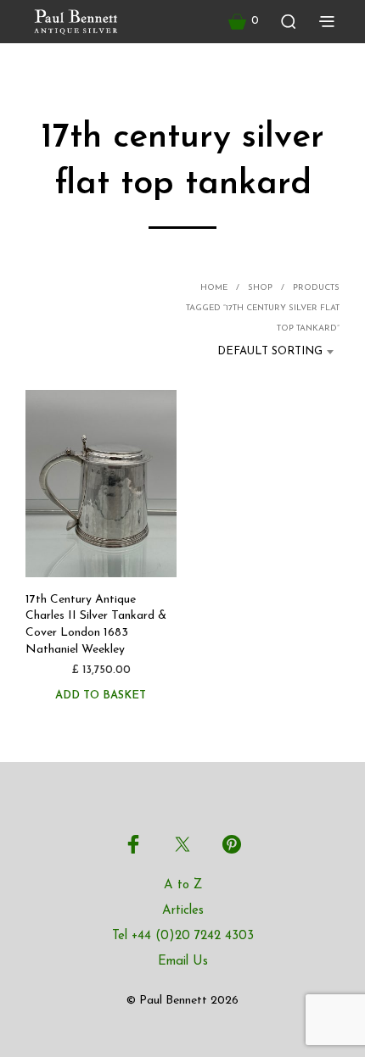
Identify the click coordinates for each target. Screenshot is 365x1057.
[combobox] (264, 352)
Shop (260, 287)
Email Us (183, 961)
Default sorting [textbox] (270, 351)
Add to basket (100, 695)
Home (213, 287)
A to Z (183, 885)
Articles (183, 910)
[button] (243, 21)
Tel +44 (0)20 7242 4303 (183, 936)
